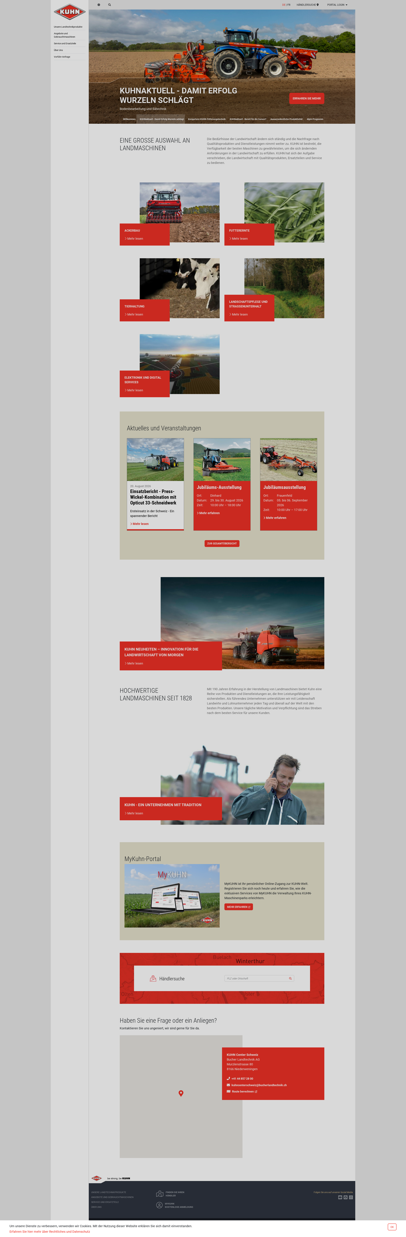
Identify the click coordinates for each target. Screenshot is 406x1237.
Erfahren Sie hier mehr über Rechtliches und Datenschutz (50, 1231)
